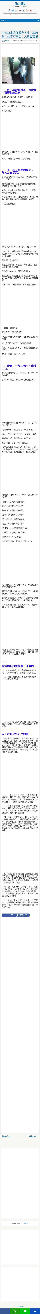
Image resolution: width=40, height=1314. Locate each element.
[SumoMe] (35, 1311)
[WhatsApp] (15, 1311)
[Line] (25, 1311)
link (23, 10)
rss (27, 10)
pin (20, 10)
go (16, 10)
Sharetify (20, 4)
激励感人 (8, 40)
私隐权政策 (20, 1306)
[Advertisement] (19, 50)
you (30, 10)
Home (3, 40)
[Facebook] (5, 1311)
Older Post (33, 1136)
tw (13, 10)
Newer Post (6, 1136)
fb (9, 10)
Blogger (26, 1223)
